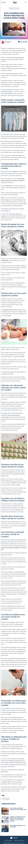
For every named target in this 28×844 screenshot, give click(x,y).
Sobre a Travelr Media (19, 840)
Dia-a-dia (17, 8)
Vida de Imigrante (5, 798)
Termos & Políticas (8, 840)
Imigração (11, 8)
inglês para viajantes (14, 760)
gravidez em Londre (6, 91)
